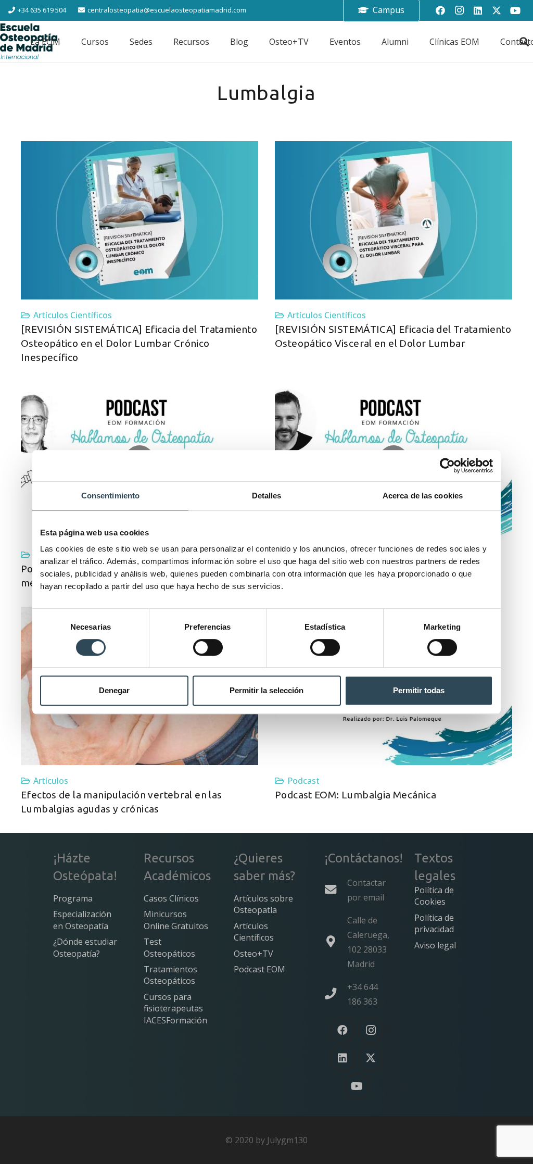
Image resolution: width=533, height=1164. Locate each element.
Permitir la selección (266, 690)
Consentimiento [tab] (110, 495)
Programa (73, 898)
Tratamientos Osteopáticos (170, 974)
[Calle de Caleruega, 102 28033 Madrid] (335, 941)
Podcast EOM (259, 969)
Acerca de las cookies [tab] (423, 495)
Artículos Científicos (72, 315)
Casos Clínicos (171, 898)
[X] (496, 10)
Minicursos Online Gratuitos (176, 919)
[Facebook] (440, 10)
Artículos (50, 780)
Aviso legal (435, 945)
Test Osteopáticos (169, 947)
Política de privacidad (434, 923)
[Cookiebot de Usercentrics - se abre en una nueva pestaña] (447, 465)
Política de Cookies (434, 895)
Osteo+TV (253, 953)
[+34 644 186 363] (335, 993)
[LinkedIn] (477, 10)
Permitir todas (419, 690)
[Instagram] (459, 10)
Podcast (303, 780)
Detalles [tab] (267, 495)
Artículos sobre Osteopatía (263, 904)
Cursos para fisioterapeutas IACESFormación (175, 1008)
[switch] (208, 647)
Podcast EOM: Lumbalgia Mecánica (355, 794)
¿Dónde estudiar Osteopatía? (85, 947)
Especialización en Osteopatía (82, 919)
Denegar (114, 690)
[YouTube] (515, 10)
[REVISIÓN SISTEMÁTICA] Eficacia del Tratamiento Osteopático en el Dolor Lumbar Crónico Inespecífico (139, 343)
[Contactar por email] (335, 889)
